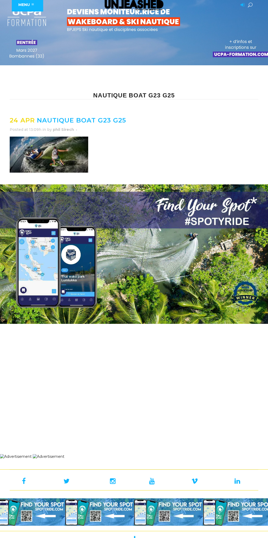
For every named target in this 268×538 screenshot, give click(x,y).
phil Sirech (63, 129)
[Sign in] (241, 5)
